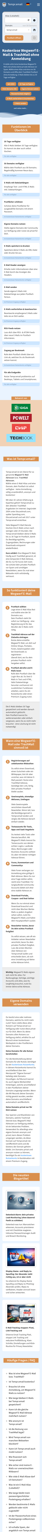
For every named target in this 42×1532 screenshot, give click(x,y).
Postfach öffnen (14, 37)
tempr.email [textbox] (12, 30)
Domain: (9, 25)
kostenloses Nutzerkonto (23, 1064)
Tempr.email (15, 4)
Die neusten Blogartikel (21, 1177)
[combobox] (18, 30)
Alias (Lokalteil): (12, 15)
